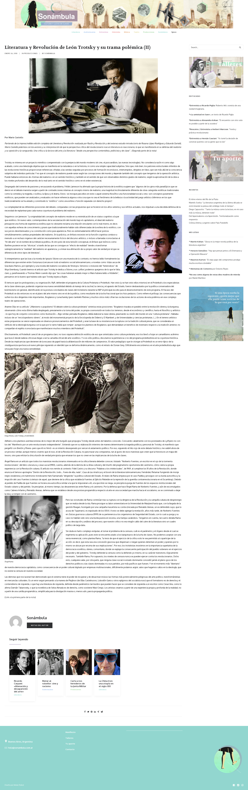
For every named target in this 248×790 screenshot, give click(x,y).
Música (127, 32)
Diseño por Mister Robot (14, 785)
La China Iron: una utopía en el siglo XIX (106, 684)
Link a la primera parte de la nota (20, 597)
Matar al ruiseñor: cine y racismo (50, 684)
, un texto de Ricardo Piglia (211, 114)
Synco (173, 32)
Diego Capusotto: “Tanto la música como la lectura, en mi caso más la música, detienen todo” (216, 211)
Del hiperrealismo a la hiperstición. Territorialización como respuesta (214, 218)
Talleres (69, 738)
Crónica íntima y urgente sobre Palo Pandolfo (208, 223)
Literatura (76, 32)
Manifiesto (70, 732)
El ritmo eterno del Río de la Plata (203, 199)
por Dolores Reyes (208, 269)
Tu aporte (70, 743)
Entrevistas (103, 32)
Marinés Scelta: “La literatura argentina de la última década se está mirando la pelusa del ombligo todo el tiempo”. (215, 204)
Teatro (136, 32)
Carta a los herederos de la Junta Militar (78, 684)
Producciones (148, 32)
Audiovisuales (89, 32)
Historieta (116, 32)
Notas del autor (39, 625)
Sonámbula (163, 32)
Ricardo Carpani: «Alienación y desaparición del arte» (21, 686)
